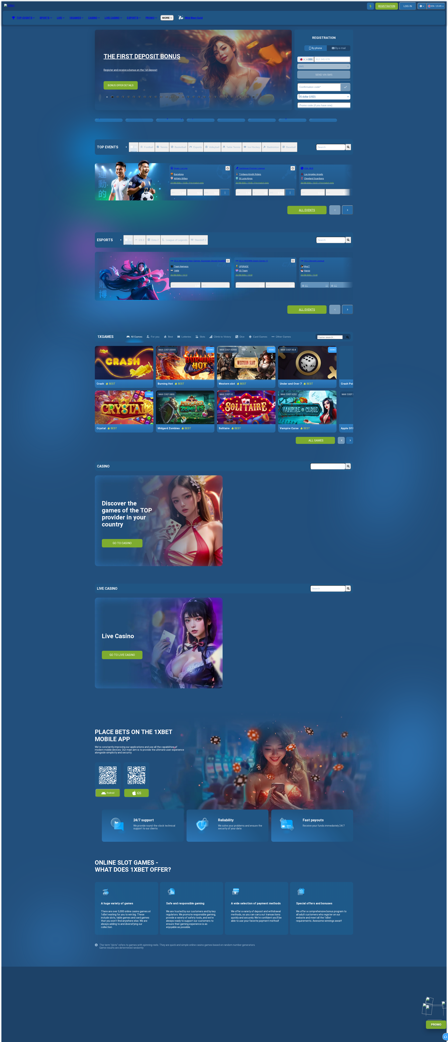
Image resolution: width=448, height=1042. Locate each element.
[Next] (347, 210)
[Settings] (422, 6)
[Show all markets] (225, 193)
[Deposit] (370, 6)
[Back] (335, 210)
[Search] (348, 147)
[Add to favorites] (227, 168)
